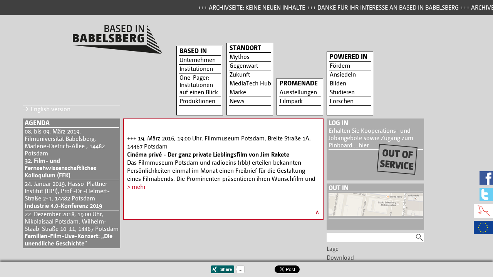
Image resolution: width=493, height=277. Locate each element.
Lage (333, 248)
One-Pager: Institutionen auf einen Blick (198, 85)
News (237, 101)
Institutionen (196, 68)
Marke (238, 92)
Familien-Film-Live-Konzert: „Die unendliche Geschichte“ (68, 239)
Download (340, 257)
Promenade (299, 83)
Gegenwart (244, 65)
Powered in (348, 56)
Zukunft (240, 74)
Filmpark (291, 101)
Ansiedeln (343, 74)
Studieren (342, 92)
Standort (245, 48)
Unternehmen (197, 59)
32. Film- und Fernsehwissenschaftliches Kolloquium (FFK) (60, 168)
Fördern (340, 65)
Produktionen (197, 101)
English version (50, 109)
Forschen (342, 101)
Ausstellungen (298, 92)
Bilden (338, 83)
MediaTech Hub (250, 83)
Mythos (240, 56)
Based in (193, 51)
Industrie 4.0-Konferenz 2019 (63, 205)
